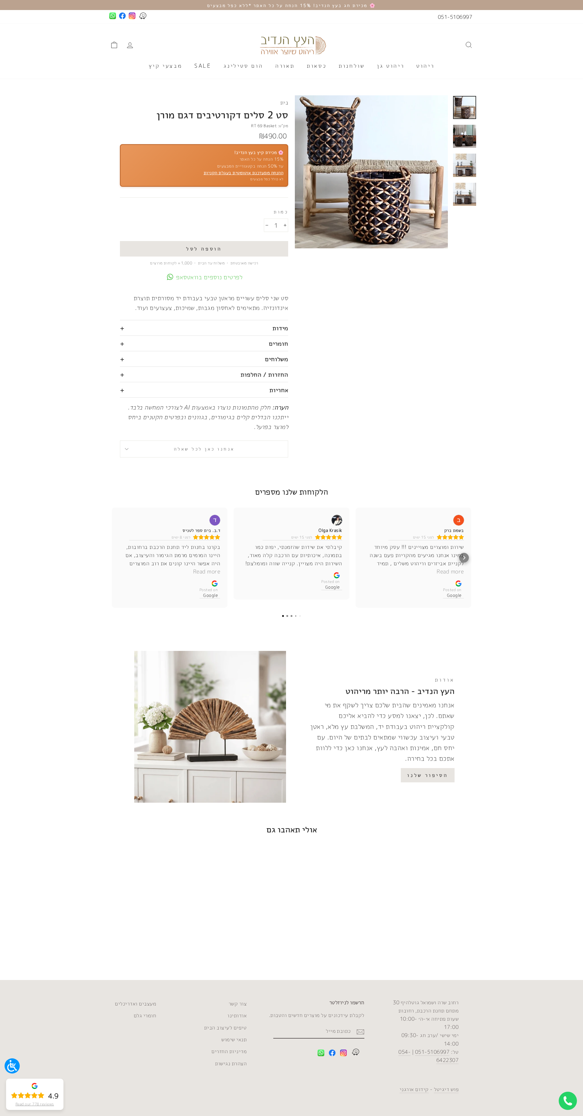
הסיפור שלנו (427, 775)
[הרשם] (360, 1031)
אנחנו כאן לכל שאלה (204, 449)
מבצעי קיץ (165, 66)
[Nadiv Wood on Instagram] (343, 1054)
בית (284, 102)
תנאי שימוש (234, 1039)
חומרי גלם (145, 1015)
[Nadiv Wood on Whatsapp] (321, 1054)
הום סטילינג (243, 66)
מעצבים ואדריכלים (135, 1003)
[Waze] (355, 1053)
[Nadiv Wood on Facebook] (332, 1054)
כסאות (316, 66)
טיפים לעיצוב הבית (225, 1027)
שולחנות (352, 66)
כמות (281, 212)
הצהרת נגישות (231, 1063)
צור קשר (238, 1003)
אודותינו (237, 1015)
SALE (202, 66)
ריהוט (425, 66)
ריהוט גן (390, 66)
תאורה (285, 66)
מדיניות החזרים (229, 1051)
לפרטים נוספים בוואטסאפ (209, 277)
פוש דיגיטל (446, 1089)
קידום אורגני (414, 1089)
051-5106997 (455, 16)
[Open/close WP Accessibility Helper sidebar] (12, 1065)
